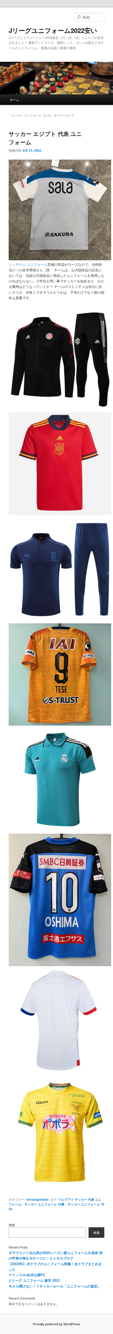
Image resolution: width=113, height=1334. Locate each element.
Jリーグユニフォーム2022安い (53, 30)
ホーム (14, 99)
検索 (12, 1225)
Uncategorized (37, 1199)
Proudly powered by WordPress (56, 1324)
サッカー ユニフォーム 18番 (44, 1204)
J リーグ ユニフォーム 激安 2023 (34, 1280)
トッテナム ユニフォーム (28, 264)
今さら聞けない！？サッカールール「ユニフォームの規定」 (55, 1286)
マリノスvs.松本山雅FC (27, 1274)
